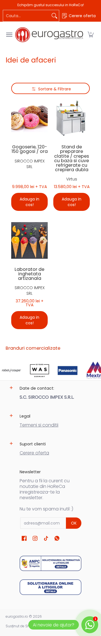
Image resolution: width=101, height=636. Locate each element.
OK (74, 523)
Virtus (71, 179)
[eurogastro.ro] (49, 34)
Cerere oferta (34, 453)
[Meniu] (9, 35)
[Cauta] (54, 15)
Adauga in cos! (29, 201)
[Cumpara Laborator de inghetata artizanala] (29, 240)
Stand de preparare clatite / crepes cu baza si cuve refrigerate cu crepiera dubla (71, 158)
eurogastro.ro (17, 616)
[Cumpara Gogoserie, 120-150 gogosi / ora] (29, 118)
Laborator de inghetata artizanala (29, 274)
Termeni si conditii (39, 425)
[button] (90, 35)
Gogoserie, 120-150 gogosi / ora (30, 149)
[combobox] (26, 15)
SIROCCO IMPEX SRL (30, 163)
